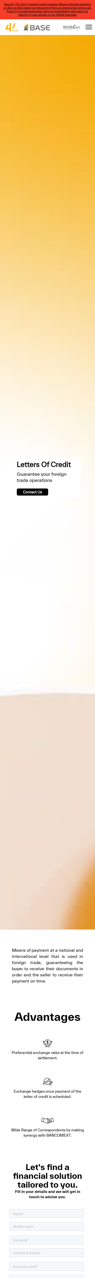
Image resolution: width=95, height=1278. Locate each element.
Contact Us (32, 492)
